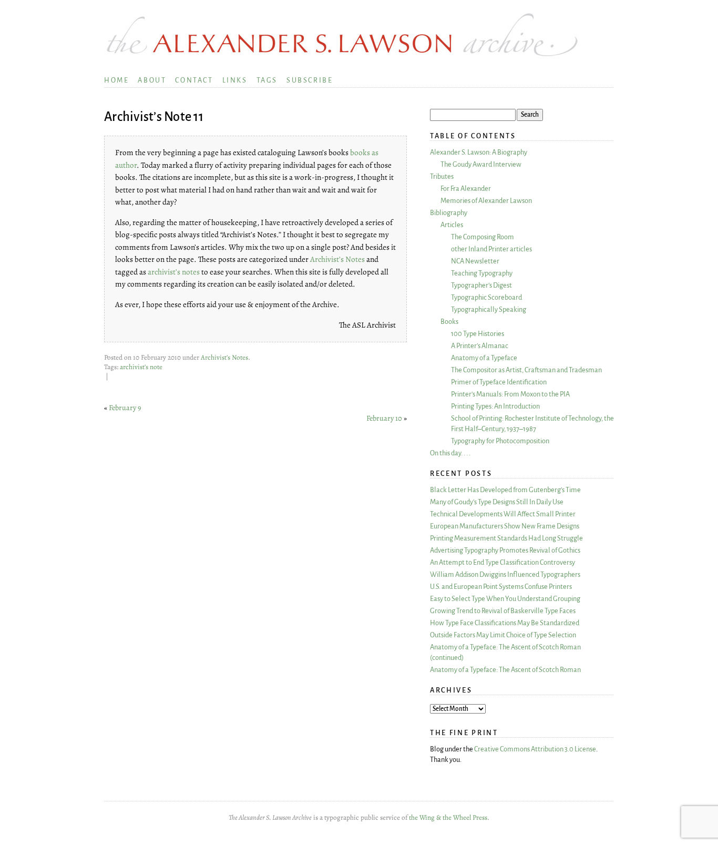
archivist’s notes (174, 272)
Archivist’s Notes (337, 259)
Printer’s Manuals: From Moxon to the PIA (510, 394)
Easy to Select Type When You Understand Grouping (505, 599)
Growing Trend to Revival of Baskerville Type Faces (503, 611)
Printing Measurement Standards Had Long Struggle (506, 538)
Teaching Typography (481, 273)
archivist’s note (141, 367)
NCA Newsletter (475, 261)
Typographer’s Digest (481, 285)
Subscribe (309, 80)
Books (449, 321)
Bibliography (448, 213)
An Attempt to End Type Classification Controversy (502, 562)
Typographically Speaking (488, 309)
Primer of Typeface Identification (499, 382)
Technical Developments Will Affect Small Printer (503, 514)
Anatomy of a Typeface (484, 358)
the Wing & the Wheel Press (448, 817)
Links (235, 80)
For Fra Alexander (465, 188)
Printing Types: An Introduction (495, 406)
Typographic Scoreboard (486, 297)
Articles (451, 225)
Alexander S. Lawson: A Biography (478, 152)
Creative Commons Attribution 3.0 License (535, 749)
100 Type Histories (477, 334)
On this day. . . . (450, 453)
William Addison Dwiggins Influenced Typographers (505, 574)
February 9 (125, 407)
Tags (267, 80)
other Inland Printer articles (491, 249)
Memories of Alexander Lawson (486, 201)
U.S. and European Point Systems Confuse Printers (501, 587)
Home (116, 80)
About (152, 80)
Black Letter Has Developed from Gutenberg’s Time (505, 490)
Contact (194, 80)
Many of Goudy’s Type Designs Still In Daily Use (496, 502)
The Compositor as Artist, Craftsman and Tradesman (526, 370)
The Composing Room (482, 237)
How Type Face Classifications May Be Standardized (504, 623)
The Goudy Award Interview (480, 164)
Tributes (442, 176)
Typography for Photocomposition (500, 441)
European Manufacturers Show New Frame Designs (504, 526)
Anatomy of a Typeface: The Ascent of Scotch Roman (505, 670)
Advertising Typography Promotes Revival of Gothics (505, 550)
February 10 (384, 418)
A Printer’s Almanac (479, 346)
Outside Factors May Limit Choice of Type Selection (503, 635)
